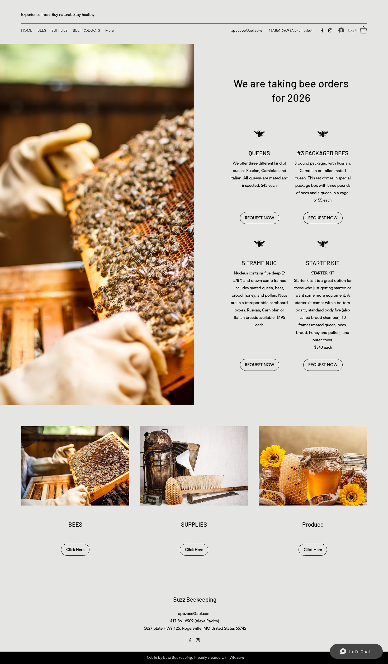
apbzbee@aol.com (246, 30)
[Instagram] (330, 30)
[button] (363, 30)
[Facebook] (322, 30)
